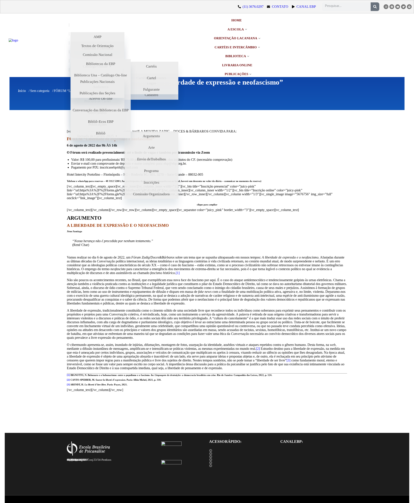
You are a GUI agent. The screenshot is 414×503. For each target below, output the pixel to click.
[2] (258, 348)
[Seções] (242, 456)
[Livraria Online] (242, 462)
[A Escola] (242, 450)
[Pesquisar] (375, 6)
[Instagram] (386, 6)
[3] (288, 360)
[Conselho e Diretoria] (242, 453)
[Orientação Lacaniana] (242, 459)
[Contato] (242, 465)
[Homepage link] (36, 47)
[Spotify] (409, 6)
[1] (178, 273)
